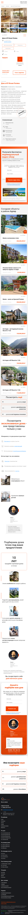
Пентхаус (3, 877)
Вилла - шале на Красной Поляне (13, 299)
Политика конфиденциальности (8, 902)
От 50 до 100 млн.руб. (6, 837)
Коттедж (3, 872)
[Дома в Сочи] (13, 799)
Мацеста (3, 827)
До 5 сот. (3, 853)
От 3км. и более (4, 866)
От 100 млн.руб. (4, 839)
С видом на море (4, 885)
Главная (2, 6)
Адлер (2, 824)
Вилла (2, 875)
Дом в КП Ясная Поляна (15, 6)
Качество (7, 461)
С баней (3, 884)
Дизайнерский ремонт (6, 892)
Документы (7, 441)
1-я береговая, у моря (6, 863)
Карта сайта (4, 903)
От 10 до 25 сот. (4, 856)
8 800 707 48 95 (23, 1)
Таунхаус (3, 873)
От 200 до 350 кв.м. (5, 846)
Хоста (2, 822)
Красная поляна (4, 825)
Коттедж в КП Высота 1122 (11, 360)
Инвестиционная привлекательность (20, 63)
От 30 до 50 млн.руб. (5, 836)
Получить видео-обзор (14, 180)
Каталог (7, 6)
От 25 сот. (3, 858)
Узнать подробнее (19, 72)
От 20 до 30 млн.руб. (5, 834)
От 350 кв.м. (4, 848)
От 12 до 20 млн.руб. (5, 832)
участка (17, 471)
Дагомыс (3, 821)
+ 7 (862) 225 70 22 (6, 807)
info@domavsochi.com (8, 809)
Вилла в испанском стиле (11, 238)
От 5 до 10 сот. (4, 855)
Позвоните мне (12, 708)
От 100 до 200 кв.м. (5, 844)
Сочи (2, 819)
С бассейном (4, 882)
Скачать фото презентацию (5, 71)
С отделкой (3, 894)
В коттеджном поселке (6, 887)
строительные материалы (19, 451)
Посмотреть (14, 397)
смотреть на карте (7, 41)
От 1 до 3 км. (4, 865)
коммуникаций (18, 446)
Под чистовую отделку (6, 897)
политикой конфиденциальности (13, 184)
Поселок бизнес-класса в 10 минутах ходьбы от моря (12, 268)
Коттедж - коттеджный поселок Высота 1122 (13, 329)
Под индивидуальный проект (7, 896)
